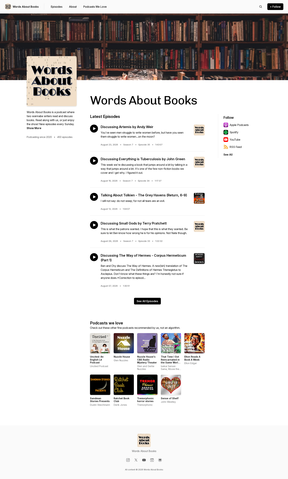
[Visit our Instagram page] (128, 460)
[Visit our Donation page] (160, 460)
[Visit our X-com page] (136, 460)
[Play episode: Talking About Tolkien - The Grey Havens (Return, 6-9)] (94, 197)
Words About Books (26, 6)
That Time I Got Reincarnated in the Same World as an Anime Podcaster (170, 362)
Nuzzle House (122, 356)
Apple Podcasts (239, 125)
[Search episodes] (260, 7)
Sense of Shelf (169, 398)
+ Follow (275, 6)
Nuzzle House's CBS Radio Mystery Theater (147, 359)
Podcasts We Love (95, 6)
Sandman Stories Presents (100, 400)
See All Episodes (147, 301)
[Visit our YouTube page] (144, 460)
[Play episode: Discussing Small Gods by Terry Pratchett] (94, 225)
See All (228, 154)
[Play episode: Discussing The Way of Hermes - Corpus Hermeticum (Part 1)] (94, 257)
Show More (34, 128)
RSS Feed (236, 147)
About (73, 6)
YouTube (235, 139)
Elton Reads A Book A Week (192, 358)
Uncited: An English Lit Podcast (97, 359)
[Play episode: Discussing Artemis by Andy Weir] (94, 129)
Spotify (234, 132)
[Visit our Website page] (152, 460)
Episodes (56, 6)
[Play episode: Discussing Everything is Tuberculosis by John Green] (94, 161)
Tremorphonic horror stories (145, 400)
